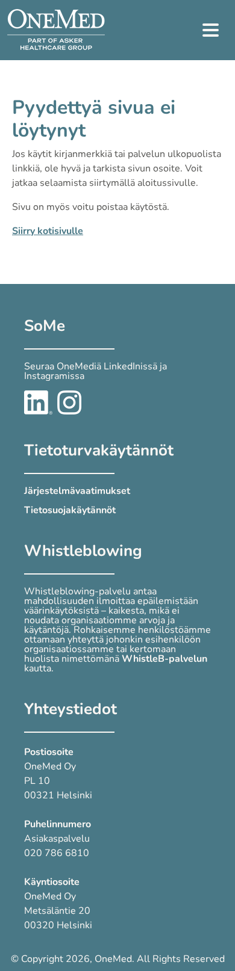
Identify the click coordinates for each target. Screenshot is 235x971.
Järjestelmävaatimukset (77, 491)
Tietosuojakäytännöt (70, 510)
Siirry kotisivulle (47, 231)
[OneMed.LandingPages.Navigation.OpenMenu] (211, 30)
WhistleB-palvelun (164, 658)
